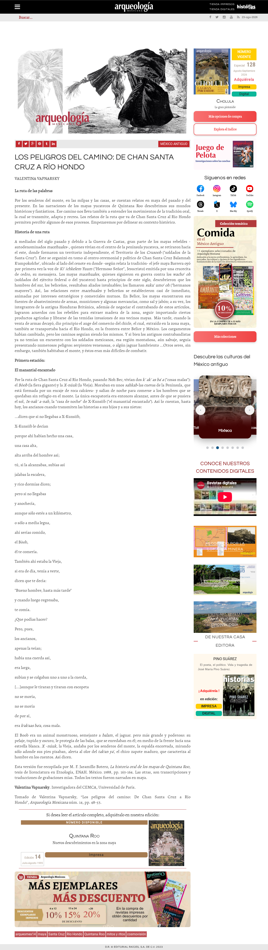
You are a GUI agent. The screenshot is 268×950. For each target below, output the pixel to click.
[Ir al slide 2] (212, 447)
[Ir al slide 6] (232, 447)
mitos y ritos (116, 934)
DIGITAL (208, 713)
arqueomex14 (25, 934)
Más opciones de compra (225, 116)
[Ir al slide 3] (217, 447)
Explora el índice (225, 129)
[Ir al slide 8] (242, 447)
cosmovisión (136, 934)
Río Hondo (74, 934)
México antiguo (173, 144)
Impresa (96, 855)
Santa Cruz (56, 934)
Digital (244, 94)
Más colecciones (225, 336)
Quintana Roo (94, 934)
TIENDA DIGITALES (222, 10)
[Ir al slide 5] (227, 447)
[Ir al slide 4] (222, 447)
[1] (102, 90)
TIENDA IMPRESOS (222, 5)
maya (42, 934)
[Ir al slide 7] (237, 447)
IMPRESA (209, 706)
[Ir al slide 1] (207, 447)
